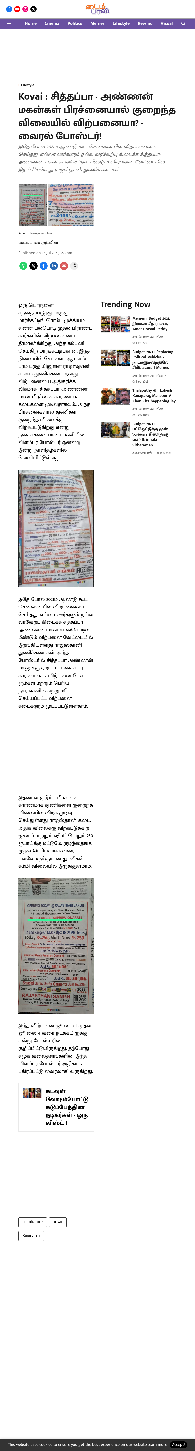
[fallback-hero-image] (115, 324)
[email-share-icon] (64, 268)
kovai (57, 1221)
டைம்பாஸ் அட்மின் (38, 243)
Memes (97, 23)
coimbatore (33, 1221)
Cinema (52, 23)
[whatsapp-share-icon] (23, 268)
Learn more (157, 1444)
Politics (75, 23)
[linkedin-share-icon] (54, 268)
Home (31, 23)
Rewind (145, 23)
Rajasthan (31, 1235)
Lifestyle (121, 23)
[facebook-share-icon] (44, 268)
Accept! (178, 1444)
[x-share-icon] (33, 268)
